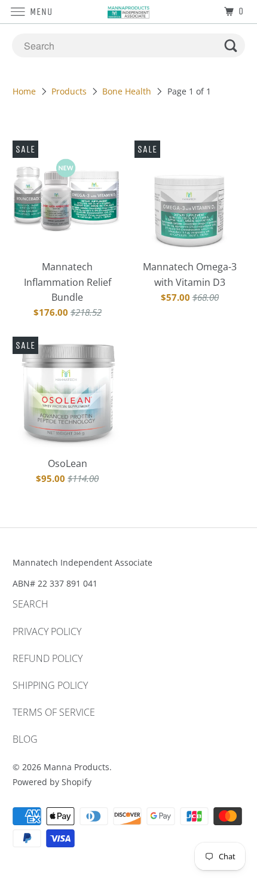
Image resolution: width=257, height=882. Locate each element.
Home (24, 91)
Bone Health (126, 91)
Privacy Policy (47, 631)
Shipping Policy (50, 685)
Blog (25, 739)
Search (30, 604)
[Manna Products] (129, 11)
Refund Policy (47, 658)
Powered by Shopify (52, 782)
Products (69, 91)
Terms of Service (54, 712)
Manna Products (76, 767)
